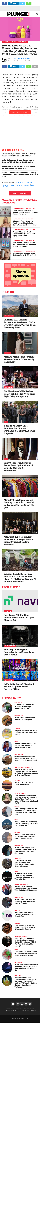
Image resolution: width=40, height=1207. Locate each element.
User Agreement (28, 1009)
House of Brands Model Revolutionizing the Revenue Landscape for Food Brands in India (20, 175)
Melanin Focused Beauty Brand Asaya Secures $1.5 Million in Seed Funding (18, 161)
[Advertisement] (20, 1114)
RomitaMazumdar (28, 185)
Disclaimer (25, 1011)
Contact (18, 1009)
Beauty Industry (19, 182)
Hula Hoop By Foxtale (14, 185)
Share (14, 3)
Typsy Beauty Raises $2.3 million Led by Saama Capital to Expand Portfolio (18, 155)
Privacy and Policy (12, 1011)
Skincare (5, 187)
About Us (9, 1009)
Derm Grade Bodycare (17, 184)
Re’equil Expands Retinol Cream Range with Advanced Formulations (18, 167)
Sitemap (33, 1011)
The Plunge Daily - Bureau (20, 58)
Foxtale (27, 184)
